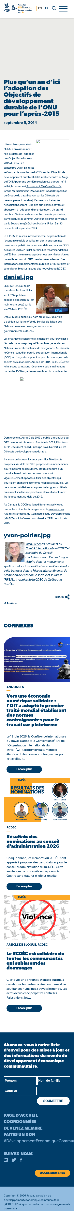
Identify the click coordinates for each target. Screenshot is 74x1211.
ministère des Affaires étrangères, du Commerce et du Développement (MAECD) (37, 514)
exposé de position (15, 300)
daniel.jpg (19, 277)
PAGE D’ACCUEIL (21, 1115)
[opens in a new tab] (37, 659)
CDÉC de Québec (46, 579)
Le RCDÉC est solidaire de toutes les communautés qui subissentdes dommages (35, 961)
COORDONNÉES (20, 1122)
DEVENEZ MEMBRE (23, 1128)
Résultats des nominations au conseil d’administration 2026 (33, 842)
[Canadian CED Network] (18, 9)
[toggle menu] (63, 8)
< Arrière (10, 603)
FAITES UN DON (19, 1135)
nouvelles (47, 268)
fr (46, 8)
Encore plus (24, 769)
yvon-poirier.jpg (27, 536)
